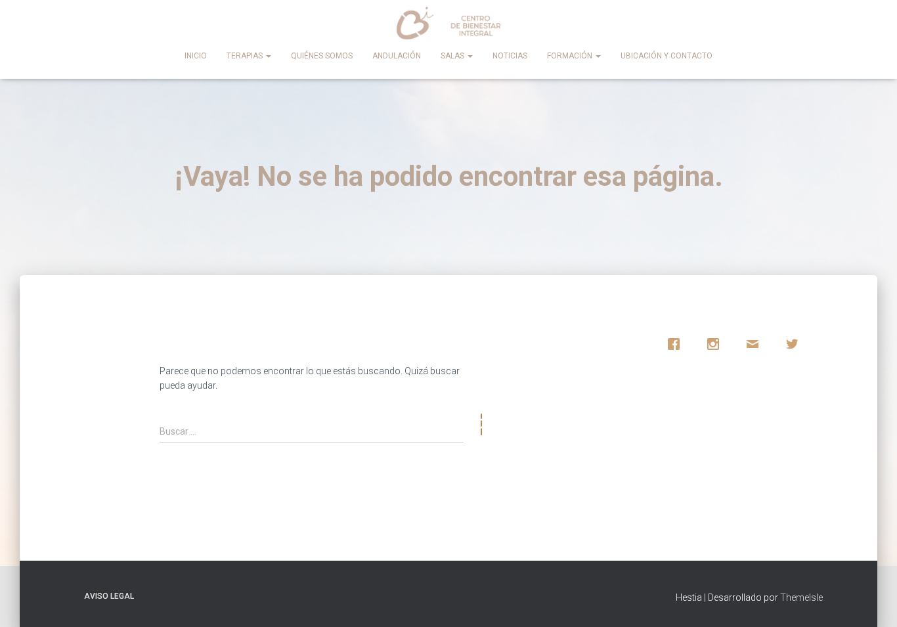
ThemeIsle (801, 597)
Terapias (246, 55)
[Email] (756, 344)
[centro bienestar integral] (449, 23)
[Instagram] (716, 344)
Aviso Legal (109, 596)
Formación (570, 55)
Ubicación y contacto (666, 55)
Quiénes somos (322, 55)
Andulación (396, 55)
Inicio (196, 55)
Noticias (509, 55)
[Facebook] (677, 344)
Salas (453, 55)
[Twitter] (795, 344)
